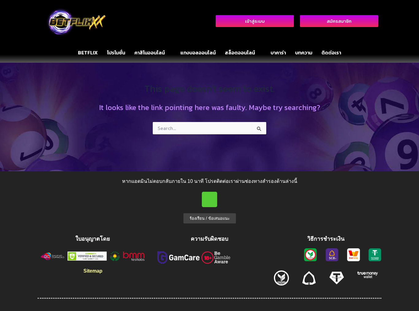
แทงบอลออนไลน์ (198, 52)
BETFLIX (88, 52)
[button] (153, 52)
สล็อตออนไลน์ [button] (240, 52)
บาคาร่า (278, 52)
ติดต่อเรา (331, 52)
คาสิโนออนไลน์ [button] (149, 52)
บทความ (303, 52)
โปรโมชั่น (116, 52)
